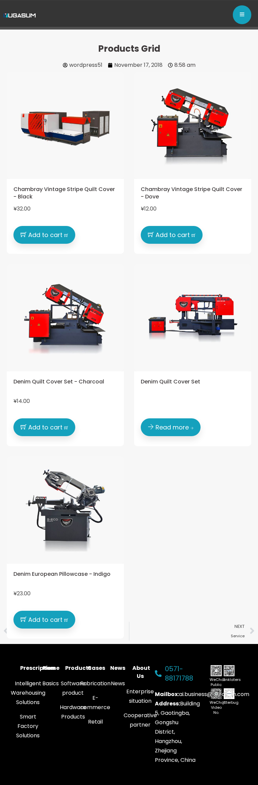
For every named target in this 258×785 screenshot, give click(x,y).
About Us (141, 672)
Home (51, 668)
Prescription (37, 668)
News (117, 668)
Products (78, 668)
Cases (96, 668)
